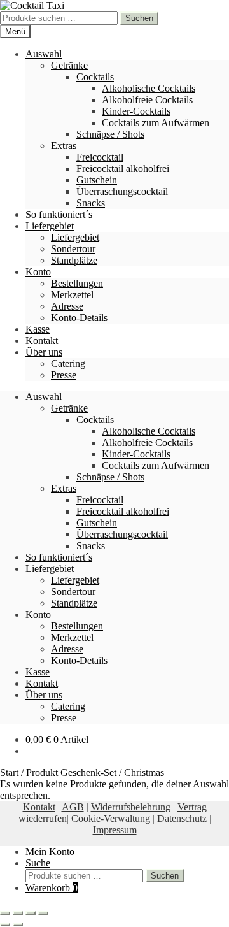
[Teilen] (30, 913)
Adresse (67, 306)
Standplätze (74, 260)
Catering (68, 363)
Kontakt (41, 340)
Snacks (90, 203)
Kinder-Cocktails (136, 111)
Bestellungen (77, 283)
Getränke (69, 65)
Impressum (115, 829)
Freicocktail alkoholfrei (122, 168)
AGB (73, 806)
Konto (38, 271)
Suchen (139, 18)
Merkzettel (72, 294)
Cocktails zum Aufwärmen (155, 122)
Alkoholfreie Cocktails (147, 99)
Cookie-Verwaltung (110, 818)
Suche (37, 863)
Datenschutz (182, 818)
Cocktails (95, 76)
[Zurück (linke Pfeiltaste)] (5, 924)
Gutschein (96, 180)
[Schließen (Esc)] (43, 913)
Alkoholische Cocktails (148, 88)
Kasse (37, 329)
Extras (63, 145)
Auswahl (43, 53)
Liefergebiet (49, 225)
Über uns (43, 352)
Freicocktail (99, 157)
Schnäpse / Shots (110, 134)
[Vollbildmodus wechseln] (18, 913)
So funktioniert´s (58, 214)
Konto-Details (79, 317)
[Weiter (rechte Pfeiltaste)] (18, 924)
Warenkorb (51, 887)
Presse (63, 375)
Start (9, 772)
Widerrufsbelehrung (130, 806)
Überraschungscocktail (122, 191)
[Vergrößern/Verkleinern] (5, 913)
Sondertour (73, 248)
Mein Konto (49, 851)
